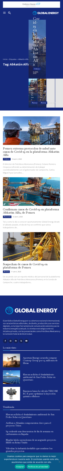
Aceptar (20, 466)
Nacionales (35, 103)
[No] (59, 461)
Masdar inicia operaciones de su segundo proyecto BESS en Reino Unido (31, 441)
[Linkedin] (15, 341)
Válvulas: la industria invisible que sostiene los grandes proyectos (29, 449)
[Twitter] (21, 341)
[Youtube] (26, 341)
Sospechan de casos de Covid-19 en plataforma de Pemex (25, 265)
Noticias (43, 103)
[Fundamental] (31, 4)
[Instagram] (10, 341)
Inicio (5, 59)
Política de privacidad (38, 466)
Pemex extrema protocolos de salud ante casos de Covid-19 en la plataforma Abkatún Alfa (31, 152)
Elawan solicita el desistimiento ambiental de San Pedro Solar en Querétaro (39, 377)
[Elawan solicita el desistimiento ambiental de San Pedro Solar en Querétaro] (11, 377)
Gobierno (37, 69)
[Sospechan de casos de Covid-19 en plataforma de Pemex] (42, 93)
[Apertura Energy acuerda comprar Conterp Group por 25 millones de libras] (11, 360)
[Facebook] (5, 341)
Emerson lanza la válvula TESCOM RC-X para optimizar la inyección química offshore (40, 394)
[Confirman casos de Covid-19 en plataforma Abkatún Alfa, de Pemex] (33, 93)
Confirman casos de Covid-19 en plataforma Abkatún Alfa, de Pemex (31, 210)
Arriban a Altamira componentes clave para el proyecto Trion (28, 424)
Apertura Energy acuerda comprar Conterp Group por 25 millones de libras (40, 360)
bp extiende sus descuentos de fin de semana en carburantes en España (29, 432)
